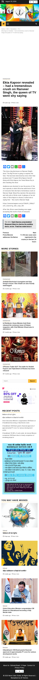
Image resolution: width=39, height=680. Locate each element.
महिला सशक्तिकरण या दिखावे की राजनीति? (13, 417)
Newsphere (14, 678)
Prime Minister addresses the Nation (10, 235)
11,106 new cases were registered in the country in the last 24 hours (28, 237)
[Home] (4, 24)
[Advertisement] (19, 55)
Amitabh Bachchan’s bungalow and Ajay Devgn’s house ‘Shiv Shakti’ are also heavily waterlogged (18, 283)
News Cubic (16, 102)
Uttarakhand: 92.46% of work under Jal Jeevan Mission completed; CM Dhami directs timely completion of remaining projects (19, 435)
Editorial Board (15, 665)
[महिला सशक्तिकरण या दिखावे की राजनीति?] (19, 553)
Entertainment (6, 78)
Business (5, 647)
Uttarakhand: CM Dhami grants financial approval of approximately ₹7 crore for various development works (18, 428)
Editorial (5, 530)
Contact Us (31, 665)
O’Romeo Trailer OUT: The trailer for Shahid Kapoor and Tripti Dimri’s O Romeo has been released (19, 368)
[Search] (36, 24)
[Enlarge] (34, 446)
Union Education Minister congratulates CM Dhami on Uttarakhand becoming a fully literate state (18, 610)
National (5, 606)
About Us (6, 665)
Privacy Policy (19, 668)
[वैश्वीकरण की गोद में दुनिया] (19, 515)
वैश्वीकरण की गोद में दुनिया (8, 414)
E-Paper (23, 665)
